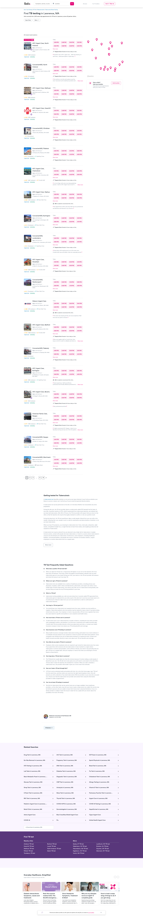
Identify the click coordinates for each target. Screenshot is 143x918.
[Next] (118, 877)
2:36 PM (56, 42)
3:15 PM (79, 67)
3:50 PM (79, 419)
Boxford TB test (52, 844)
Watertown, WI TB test (80, 846)
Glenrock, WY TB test (102, 851)
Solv (25, 9)
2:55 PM (56, 282)
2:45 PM (64, 67)
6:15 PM (79, 265)
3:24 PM (56, 46)
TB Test (34, 9)
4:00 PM (79, 46)
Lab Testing (29, 9)
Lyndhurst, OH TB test (103, 844)
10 (43, 477)
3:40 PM (79, 198)
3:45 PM (64, 70)
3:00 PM (71, 42)
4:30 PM (56, 134)
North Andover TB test (54, 848)
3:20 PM (64, 198)
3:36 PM (64, 46)
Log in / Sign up (109, 3)
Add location (116, 83)
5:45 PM (64, 265)
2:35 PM (56, 90)
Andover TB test (29, 844)
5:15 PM (79, 134)
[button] (109, 54)
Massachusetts (40, 9)
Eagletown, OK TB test (80, 851)
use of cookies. (91, 912)
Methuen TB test (29, 848)
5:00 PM (71, 134)
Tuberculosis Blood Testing (51, 9)
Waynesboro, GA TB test (80, 848)
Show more (80, 80)
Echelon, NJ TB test (102, 846)
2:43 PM (56, 110)
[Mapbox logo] (90, 76)
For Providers (96, 3)
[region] (105, 55)
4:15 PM (79, 70)
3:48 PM (71, 46)
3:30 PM (56, 70)
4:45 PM (64, 134)
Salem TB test (51, 851)
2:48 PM (64, 42)
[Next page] (45, 477)
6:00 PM (71, 265)
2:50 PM (56, 151)
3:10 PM (56, 198)
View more (55, 49)
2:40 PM (64, 194)
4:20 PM (64, 307)
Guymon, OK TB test (102, 848)
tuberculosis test (49, 499)
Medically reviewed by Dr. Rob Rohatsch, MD (60, 715)
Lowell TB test (51, 846)
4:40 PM (71, 307)
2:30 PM (56, 67)
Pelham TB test (28, 851)
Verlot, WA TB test (78, 853)
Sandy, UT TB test (78, 844)
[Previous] (115, 877)
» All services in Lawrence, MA (33, 827)
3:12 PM (79, 42)
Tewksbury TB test (29, 853)
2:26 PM (56, 394)
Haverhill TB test (29, 846)
